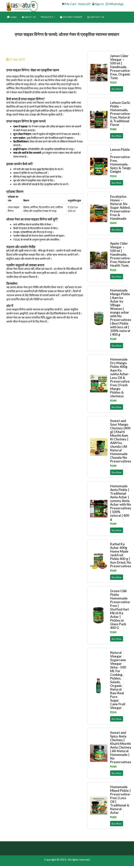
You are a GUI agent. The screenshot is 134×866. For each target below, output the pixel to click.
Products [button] (47, 17)
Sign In (99, 4)
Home (13, 17)
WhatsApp (116, 4)
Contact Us (96, 17)
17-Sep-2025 (17, 59)
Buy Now (116, 88)
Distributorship (72, 17)
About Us (30, 17)
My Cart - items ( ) (78, 4)
